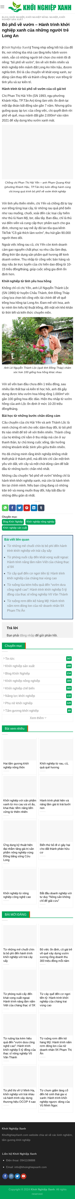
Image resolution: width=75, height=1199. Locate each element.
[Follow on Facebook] (5, 1176)
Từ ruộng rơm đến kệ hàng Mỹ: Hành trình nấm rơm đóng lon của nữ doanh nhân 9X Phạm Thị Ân (35, 605)
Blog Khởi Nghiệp (13, 17)
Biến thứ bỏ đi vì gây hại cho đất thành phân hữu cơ (55, 848)
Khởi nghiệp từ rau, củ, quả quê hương (54, 765)
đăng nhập (27, 635)
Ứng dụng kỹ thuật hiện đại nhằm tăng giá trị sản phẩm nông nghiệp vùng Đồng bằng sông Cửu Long (18, 852)
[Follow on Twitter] (17, 1176)
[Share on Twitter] (19, 508)
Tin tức (37, 658)
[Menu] (2, 6)
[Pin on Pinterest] (26, 508)
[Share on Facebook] (12, 508)
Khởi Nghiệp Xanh (16, 47)
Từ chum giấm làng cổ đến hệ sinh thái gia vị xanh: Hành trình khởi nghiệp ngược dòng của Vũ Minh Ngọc (55, 1098)
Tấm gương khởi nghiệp (37, 710)
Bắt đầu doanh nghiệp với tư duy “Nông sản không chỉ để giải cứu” (56, 897)
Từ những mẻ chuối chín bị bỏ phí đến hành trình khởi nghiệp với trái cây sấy (18, 955)
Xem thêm (37, 718)
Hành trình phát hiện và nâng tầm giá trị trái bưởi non (55, 804)
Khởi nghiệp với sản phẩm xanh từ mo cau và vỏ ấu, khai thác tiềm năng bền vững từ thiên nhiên (19, 806)
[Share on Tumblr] (41, 508)
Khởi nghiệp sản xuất (15, 527)
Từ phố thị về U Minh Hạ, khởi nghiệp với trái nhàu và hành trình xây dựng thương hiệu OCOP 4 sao (19, 1096)
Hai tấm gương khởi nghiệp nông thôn (16, 765)
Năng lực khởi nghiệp (37, 695)
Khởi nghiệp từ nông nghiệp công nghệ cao (17, 895)
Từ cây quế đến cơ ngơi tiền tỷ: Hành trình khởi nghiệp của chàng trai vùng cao (55, 999)
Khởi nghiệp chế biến (37, 688)
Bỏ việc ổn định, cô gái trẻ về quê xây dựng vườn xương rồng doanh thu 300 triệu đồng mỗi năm (56, 955)
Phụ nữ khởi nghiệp (37, 703)
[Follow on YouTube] (23, 1176)
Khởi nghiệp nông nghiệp (42, 17)
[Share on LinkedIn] (34, 508)
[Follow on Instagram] (11, 1176)
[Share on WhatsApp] (5, 508)
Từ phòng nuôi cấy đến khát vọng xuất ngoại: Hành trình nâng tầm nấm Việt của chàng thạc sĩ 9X (38, 562)
